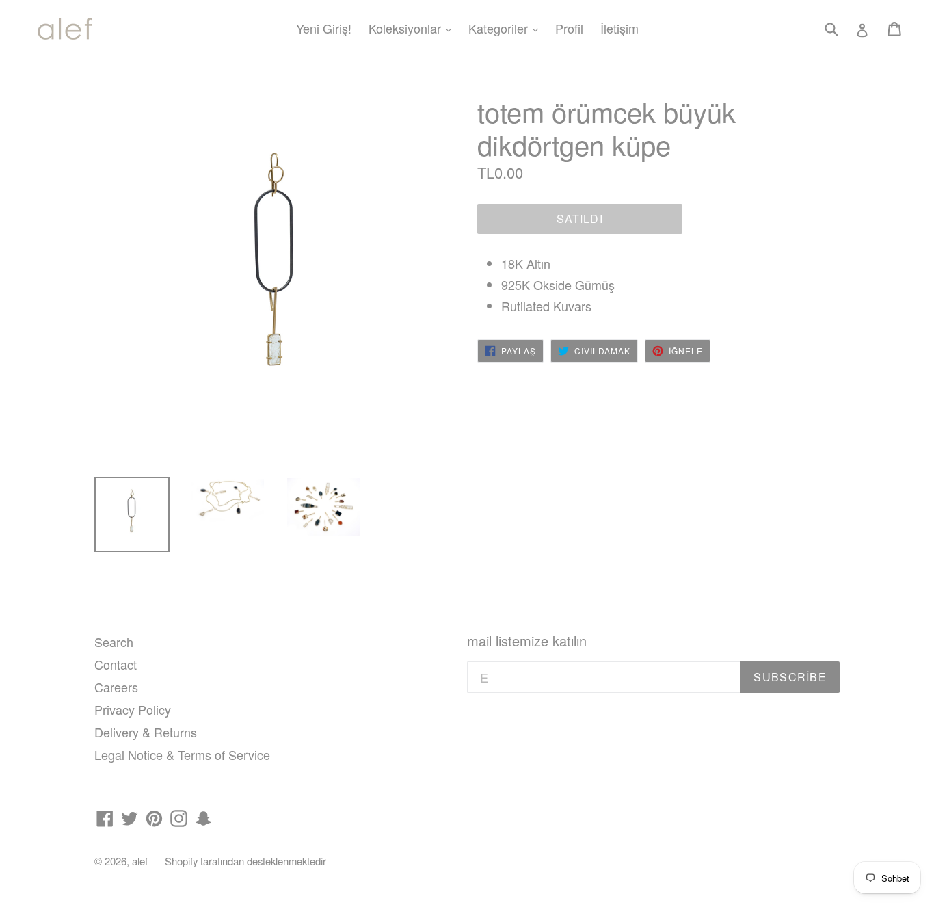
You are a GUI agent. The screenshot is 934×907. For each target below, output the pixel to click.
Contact (115, 664)
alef (140, 861)
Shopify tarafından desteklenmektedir (245, 861)
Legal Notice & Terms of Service (182, 754)
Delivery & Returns (145, 732)
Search (113, 641)
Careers (116, 687)
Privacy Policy (132, 709)
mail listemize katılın (527, 641)
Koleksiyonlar (413, 27)
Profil (569, 28)
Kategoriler (506, 27)
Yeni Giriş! (323, 28)
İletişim (619, 28)
